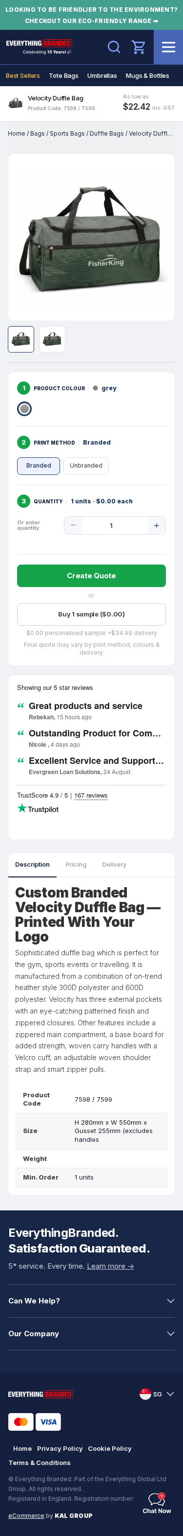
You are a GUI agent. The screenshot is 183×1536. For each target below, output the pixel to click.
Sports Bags (67, 133)
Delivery (114, 864)
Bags (37, 133)
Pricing (75, 864)
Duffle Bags (107, 133)
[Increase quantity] (156, 525)
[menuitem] (22, 75)
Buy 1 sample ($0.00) (91, 614)
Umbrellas (102, 75)
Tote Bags (64, 75)
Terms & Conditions (39, 1462)
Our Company (33, 1333)
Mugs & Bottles (147, 75)
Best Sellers (23, 75)
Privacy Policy (60, 1448)
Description (32, 864)
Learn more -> (110, 1266)
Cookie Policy (110, 1448)
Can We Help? (34, 1300)
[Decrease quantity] (73, 525)
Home (16, 133)
